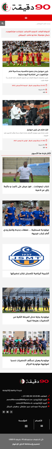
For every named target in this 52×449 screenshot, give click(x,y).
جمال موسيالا (44, 34)
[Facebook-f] (11, 412)
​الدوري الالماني (30, 31)
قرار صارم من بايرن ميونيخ (37, 129)
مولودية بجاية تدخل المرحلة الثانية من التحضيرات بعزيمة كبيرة (31, 318)
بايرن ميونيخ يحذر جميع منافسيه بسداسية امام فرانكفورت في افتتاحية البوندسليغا (28, 72)
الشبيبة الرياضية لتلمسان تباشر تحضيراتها (30, 273)
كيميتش (22, 34)
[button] (26, 18)
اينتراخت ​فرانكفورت (14, 31)
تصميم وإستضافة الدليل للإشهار (26, 444)
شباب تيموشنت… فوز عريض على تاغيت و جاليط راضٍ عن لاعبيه (26, 188)
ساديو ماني (32, 34)
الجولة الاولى (44, 31)
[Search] (2, 23)
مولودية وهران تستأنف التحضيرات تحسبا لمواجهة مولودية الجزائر (30, 362)
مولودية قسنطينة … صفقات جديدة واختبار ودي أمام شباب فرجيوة (26, 231)
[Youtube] (7, 412)
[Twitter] (3, 412)
